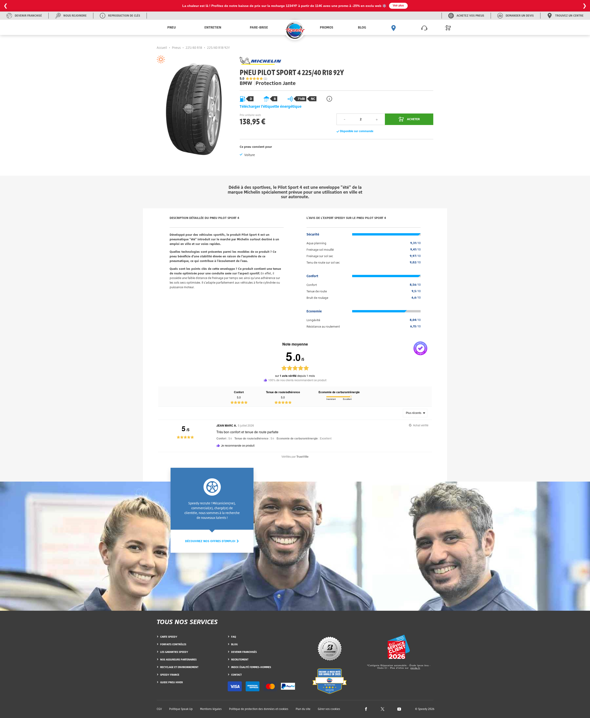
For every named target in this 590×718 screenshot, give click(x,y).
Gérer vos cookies (329, 709)
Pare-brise (259, 27)
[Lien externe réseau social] (366, 709)
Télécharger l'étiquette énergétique (270, 106)
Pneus (176, 47)
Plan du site (303, 709)
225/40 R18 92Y (218, 47)
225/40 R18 (194, 47)
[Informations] (329, 98)
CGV (159, 709)
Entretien (212, 27)
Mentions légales (211, 709)
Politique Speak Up (181, 709)
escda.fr (415, 668)
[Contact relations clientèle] (424, 27)
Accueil (162, 47)
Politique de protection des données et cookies (258, 709)
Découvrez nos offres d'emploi (210, 541)
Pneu (171, 27)
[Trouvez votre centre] (393, 27)
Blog (362, 27)
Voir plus (398, 5)
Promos (326, 27)
